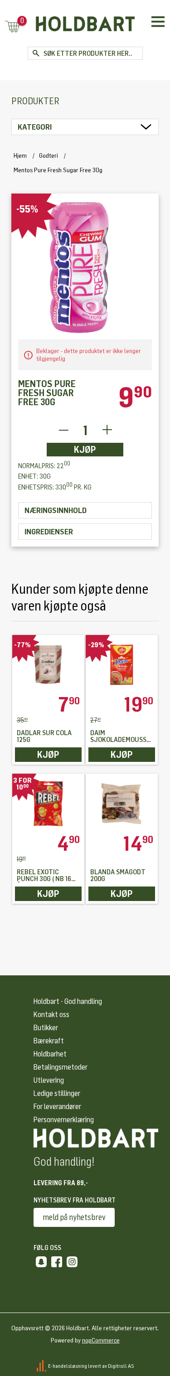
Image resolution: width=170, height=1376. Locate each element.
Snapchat (41, 1261)
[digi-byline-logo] (42, 1365)
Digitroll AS (121, 1365)
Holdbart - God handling (68, 1001)
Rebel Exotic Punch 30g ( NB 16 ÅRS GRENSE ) (44, 875)
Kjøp (85, 449)
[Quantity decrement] (63, 430)
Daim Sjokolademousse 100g (120, 736)
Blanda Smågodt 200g (118, 875)
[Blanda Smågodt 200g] (122, 803)
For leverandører (57, 1106)
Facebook (56, 1261)
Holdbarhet (50, 1054)
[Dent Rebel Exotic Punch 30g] (48, 803)
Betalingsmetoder (60, 1067)
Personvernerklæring (64, 1119)
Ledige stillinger (57, 1093)
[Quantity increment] (107, 430)
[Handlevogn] (12, 27)
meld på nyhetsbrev (74, 1217)
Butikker (46, 1027)
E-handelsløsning (67, 1365)
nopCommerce (101, 1340)
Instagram (72, 1261)
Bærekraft (49, 1041)
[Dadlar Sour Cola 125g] (48, 665)
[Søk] (36, 53)
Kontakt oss (51, 1014)
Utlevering (49, 1080)
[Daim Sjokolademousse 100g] (122, 665)
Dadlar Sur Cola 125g (44, 736)
